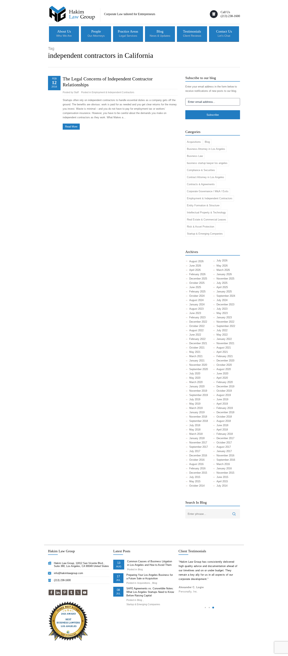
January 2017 (224, 451)
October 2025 (197, 282)
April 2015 (222, 481)
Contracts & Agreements (201, 184)
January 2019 (197, 412)
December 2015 (198, 472)
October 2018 (224, 416)
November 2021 (225, 343)
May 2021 (194, 351)
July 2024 (221, 300)
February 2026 (197, 274)
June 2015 (222, 477)
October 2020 (224, 364)
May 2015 (194, 481)
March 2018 (196, 433)
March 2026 (223, 269)
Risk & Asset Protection (200, 226)
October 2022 (197, 326)
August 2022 (196, 330)
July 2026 (221, 260)
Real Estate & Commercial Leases (206, 219)
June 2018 (222, 425)
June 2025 (195, 287)
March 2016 (223, 464)
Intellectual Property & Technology (206, 212)
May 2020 (194, 377)
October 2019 (224, 390)
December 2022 (198, 321)
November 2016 (225, 455)
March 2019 (196, 408)
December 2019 (225, 386)
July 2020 (194, 373)
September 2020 (198, 369)
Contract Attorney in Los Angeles (205, 177)
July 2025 (221, 282)
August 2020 (223, 369)
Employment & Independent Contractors (113, 92)
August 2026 (196, 261)
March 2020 (196, 382)
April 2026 (195, 269)
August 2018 (223, 420)
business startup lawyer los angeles (207, 163)
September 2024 (225, 295)
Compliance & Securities (201, 170)
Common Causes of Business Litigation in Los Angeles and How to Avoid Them (149, 563)
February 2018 (224, 433)
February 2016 (197, 468)
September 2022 (225, 326)
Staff (76, 92)
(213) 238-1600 (62, 580)
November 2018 (198, 416)
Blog (207, 141)
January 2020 (197, 386)
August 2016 (196, 464)
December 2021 (198, 343)
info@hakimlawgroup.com (68, 573)
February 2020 (224, 382)
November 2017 (198, 442)
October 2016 (197, 459)
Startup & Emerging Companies (205, 233)
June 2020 (222, 373)
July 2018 (194, 425)
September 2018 (198, 420)
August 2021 (223, 347)
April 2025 (222, 287)
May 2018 (194, 429)
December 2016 (198, 455)
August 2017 (223, 446)
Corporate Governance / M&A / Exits (207, 191)
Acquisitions (194, 141)
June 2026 (195, 265)
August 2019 (223, 395)
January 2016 (224, 468)
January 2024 (197, 304)
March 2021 (196, 356)
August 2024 (196, 300)
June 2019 (222, 399)
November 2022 (225, 321)
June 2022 (195, 334)
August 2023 (196, 308)
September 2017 (198, 446)
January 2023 (224, 317)
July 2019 (194, 399)
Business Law (195, 156)
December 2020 (225, 360)
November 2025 (225, 278)
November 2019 (198, 390)
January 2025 (224, 291)
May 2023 (222, 313)
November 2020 (198, 364)
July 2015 (194, 477)
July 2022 (221, 330)
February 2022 (197, 339)
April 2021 (222, 351)
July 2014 (221, 485)
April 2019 (222, 403)
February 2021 (224, 356)
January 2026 (224, 274)
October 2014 (197, 485)
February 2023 (197, 317)
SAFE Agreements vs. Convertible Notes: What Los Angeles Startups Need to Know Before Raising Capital (150, 592)
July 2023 (221, 308)
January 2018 (197, 438)
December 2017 (225, 438)
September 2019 (198, 395)
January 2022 (224, 339)
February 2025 (197, 291)
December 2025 (198, 278)
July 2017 (194, 451)
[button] (205, 607)
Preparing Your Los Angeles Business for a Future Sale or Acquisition (149, 576)
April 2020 (222, 377)
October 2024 (197, 295)
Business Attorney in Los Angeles (206, 148)
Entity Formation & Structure (203, 205)
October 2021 (197, 347)
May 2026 (222, 265)
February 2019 (224, 408)
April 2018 (222, 429)
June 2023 (195, 313)
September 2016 (225, 459)
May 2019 (194, 403)
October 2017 (224, 442)
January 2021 (197, 360)
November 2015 (225, 472)
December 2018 (225, 412)
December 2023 (225, 304)
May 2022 (222, 334)
